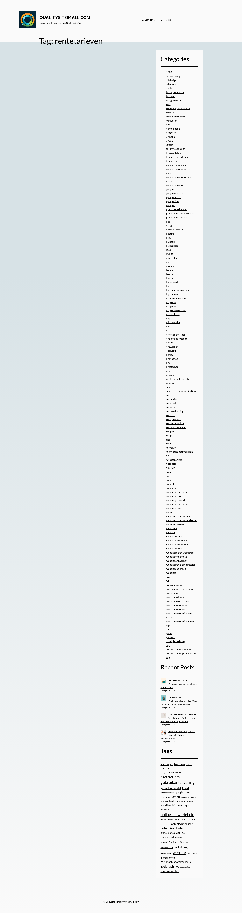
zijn (168, 645)
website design (174, 536)
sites (168, 443)
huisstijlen (172, 245)
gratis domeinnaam (176, 209)
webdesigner (166, 853)
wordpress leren (175, 597)
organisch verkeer (182, 823)
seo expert (171, 407)
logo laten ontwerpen (177, 290)
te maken (171, 447)
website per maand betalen (181, 564)
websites (171, 572)
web (168, 479)
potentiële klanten (172, 828)
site (168, 439)
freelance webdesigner (178, 156)
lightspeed (172, 282)
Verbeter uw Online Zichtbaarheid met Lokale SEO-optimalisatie (179, 684)
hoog (169, 225)
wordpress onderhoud (178, 600)
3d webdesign (173, 76)
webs (169, 512)
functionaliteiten (171, 776)
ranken (170, 382)
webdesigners (173, 508)
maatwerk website (176, 298)
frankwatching (174, 152)
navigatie (165, 809)
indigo (169, 253)
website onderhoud (176, 556)
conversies (174, 769)
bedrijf (189, 764)
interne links (165, 797)
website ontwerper (176, 560)
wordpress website (176, 609)
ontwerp (165, 823)
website (170, 532)
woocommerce (174, 584)
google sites (172, 201)
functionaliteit (175, 772)
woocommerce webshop (179, 588)
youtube (170, 637)
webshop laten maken (178, 516)
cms (168, 104)
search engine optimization (181, 391)
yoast (169, 633)
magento (171, 302)
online (169, 342)
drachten (171, 132)
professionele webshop (178, 379)
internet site (173, 257)
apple (169, 88)
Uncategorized (174, 459)
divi (168, 124)
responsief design (168, 842)
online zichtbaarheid (185, 819)
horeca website (174, 229)
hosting (170, 233)
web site (170, 483)
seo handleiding (174, 411)
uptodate (171, 463)
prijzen (170, 374)
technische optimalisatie (179, 451)
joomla (170, 265)
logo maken (172, 294)
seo (168, 395)
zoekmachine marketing (179, 649)
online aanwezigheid (177, 814)
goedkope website (176, 185)
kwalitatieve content (188, 797)
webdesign (172, 487)
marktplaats (173, 314)
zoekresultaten (185, 867)
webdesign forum (175, 496)
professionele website (173, 832)
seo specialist (173, 419)
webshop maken (175, 524)
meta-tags (183, 805)
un (167, 455)
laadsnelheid (167, 801)
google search (173, 197)
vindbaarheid (167, 847)
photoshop (172, 358)
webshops (171, 528)
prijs (168, 370)
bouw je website (175, 92)
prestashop (172, 366)
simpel (170, 435)
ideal (169, 249)
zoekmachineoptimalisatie (176, 861)
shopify (170, 431)
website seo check (176, 568)
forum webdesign (175, 148)
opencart (171, 350)
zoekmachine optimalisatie (181, 653)
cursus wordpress (175, 116)
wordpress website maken (180, 621)
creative (170, 112)
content (165, 768)
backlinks (179, 764)
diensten (190, 769)
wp (168, 625)
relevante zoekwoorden (171, 837)
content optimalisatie (178, 108)
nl (167, 330)
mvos (169, 326)
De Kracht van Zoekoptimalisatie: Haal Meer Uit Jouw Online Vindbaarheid (179, 701)
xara (168, 629)
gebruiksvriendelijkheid (175, 788)
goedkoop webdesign (177, 164)
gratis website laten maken (180, 213)
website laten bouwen (178, 540)
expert (169, 144)
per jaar (170, 354)
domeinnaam (173, 128)
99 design (171, 80)
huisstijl (170, 241)
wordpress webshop (177, 605)
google (170, 189)
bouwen (170, 96)
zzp (168, 657)
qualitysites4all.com (65, 17)
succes (185, 842)
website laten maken (177, 544)
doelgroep (164, 773)
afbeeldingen (167, 764)
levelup (170, 278)
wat (168, 475)
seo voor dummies (176, 427)
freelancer (171, 160)
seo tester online (175, 423)
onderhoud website (176, 338)
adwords (171, 84)
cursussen (171, 120)
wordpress (172, 592)
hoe (168, 221)
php (168, 362)
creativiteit (182, 769)
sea (168, 387)
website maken (174, 548)
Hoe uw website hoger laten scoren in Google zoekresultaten (178, 735)
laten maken (180, 801)
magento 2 (172, 306)
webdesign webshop (177, 500)
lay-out (190, 801)
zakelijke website (175, 641)
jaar (168, 261)
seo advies (171, 399)
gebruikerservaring (178, 782)
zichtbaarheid (168, 857)
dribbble (170, 136)
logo (168, 286)
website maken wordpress (180, 552)
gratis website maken (177, 217)
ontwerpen (172, 346)
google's (170, 205)
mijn (168, 318)
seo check (171, 403)
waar (169, 471)
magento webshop (176, 310)
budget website (174, 100)
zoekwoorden (170, 871)
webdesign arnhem (176, 492)
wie (168, 576)
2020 (169, 72)
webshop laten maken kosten (181, 520)
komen (170, 269)
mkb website (173, 322)
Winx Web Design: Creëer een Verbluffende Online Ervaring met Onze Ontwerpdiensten (179, 718)
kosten (170, 273)
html (168, 237)
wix (168, 580)
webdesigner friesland (178, 504)
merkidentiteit (168, 805)
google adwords (174, 193)
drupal (169, 140)
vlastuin (170, 467)
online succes (167, 819)
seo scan (170, 415)
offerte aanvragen (176, 334)
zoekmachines (170, 866)
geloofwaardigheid (167, 792)
